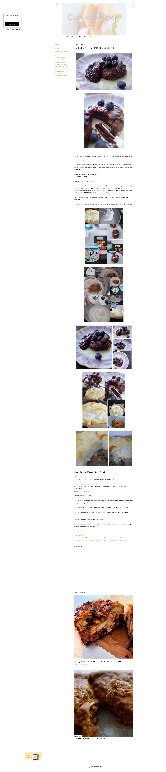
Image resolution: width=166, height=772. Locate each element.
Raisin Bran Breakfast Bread (90, 738)
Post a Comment (83, 664)
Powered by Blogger (96, 766)
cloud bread (59, 60)
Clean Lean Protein (121, 486)
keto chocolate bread (61, 66)
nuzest (57, 73)
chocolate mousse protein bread (98, 537)
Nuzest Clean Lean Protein (81, 186)
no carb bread (59, 71)
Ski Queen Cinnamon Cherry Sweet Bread (97, 661)
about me (65, 36)
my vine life (94, 36)
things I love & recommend (79, 36)
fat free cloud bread (61, 64)
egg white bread (60, 62)
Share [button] (57, 44)
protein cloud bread (61, 75)
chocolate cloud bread (62, 51)
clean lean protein (60, 57)
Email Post (81, 535)
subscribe (12, 24)
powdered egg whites (84, 477)
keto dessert (59, 69)
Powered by (8, 29)
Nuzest (117, 204)
